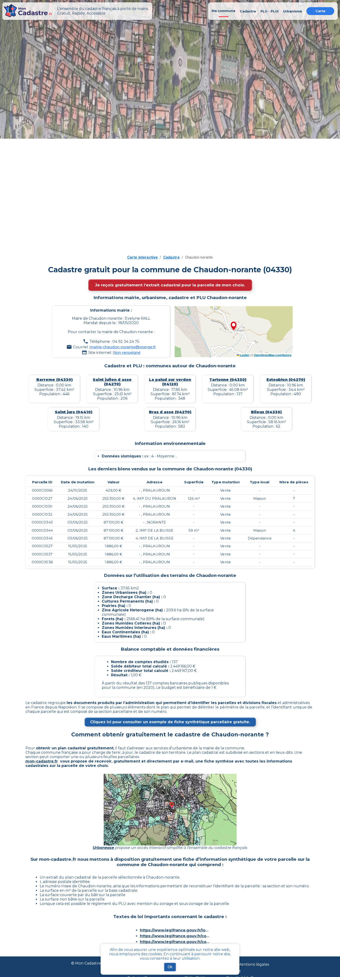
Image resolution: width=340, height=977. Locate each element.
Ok (170, 967)
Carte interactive (142, 257)
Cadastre (171, 257)
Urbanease (103, 847)
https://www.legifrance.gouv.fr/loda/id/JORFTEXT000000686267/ (174, 930)
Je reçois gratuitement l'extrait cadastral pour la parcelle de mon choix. (170, 285)
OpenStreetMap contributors (272, 355)
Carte (320, 11)
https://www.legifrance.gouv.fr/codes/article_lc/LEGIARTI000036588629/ (174, 936)
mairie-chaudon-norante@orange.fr (123, 347)
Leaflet (244, 355)
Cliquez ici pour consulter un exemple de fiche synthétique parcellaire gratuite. (170, 722)
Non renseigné (126, 352)
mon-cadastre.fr (41, 761)
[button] (233, 326)
